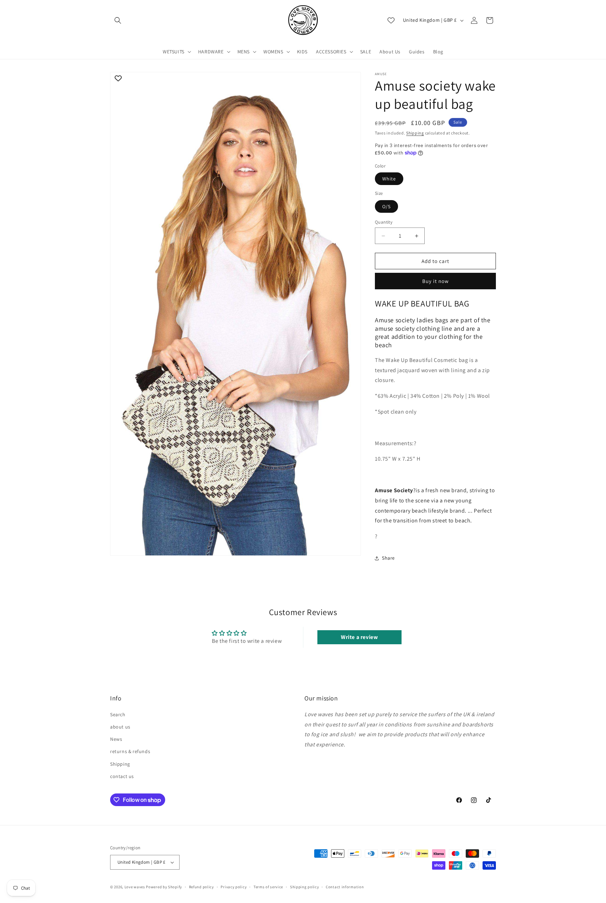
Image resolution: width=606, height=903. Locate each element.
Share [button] (388, 558)
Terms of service (268, 886)
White (389, 179)
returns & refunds (130, 751)
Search (118, 714)
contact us (122, 776)
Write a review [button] (359, 637)
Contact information (345, 886)
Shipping (415, 133)
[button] (118, 20)
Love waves (134, 886)
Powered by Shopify (164, 886)
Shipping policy (304, 886)
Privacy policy (234, 886)
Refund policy (201, 886)
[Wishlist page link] (391, 20)
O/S (386, 206)
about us (120, 726)
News (116, 739)
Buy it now (435, 281)
